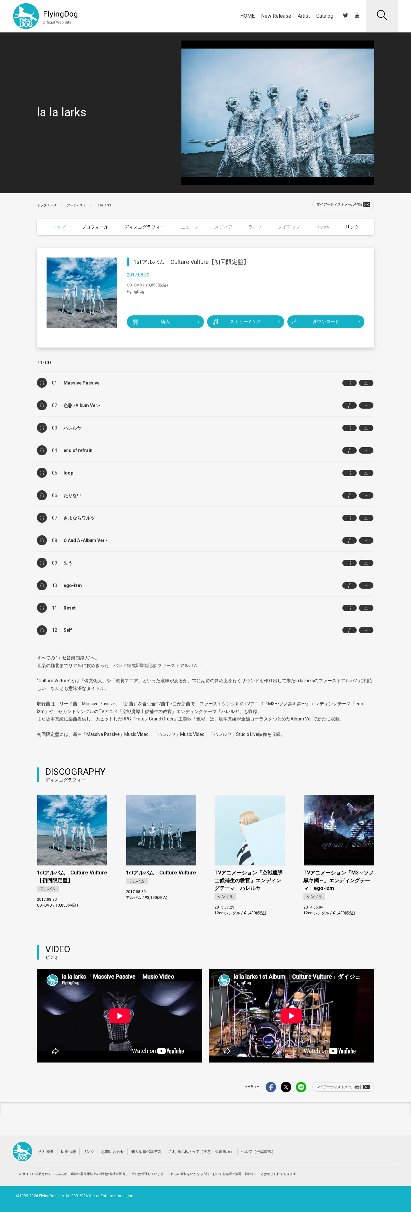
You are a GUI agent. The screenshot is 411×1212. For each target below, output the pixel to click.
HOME (247, 16)
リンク (352, 227)
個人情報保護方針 (146, 1151)
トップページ (46, 205)
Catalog (324, 16)
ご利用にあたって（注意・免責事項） (201, 1151)
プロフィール (95, 227)
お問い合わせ (112, 1151)
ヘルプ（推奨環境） (258, 1151)
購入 (165, 321)
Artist (304, 16)
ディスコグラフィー (144, 227)
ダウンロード (325, 321)
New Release (276, 16)
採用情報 (68, 1151)
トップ (59, 227)
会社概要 (46, 1151)
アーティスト (76, 205)
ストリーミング (245, 321)
